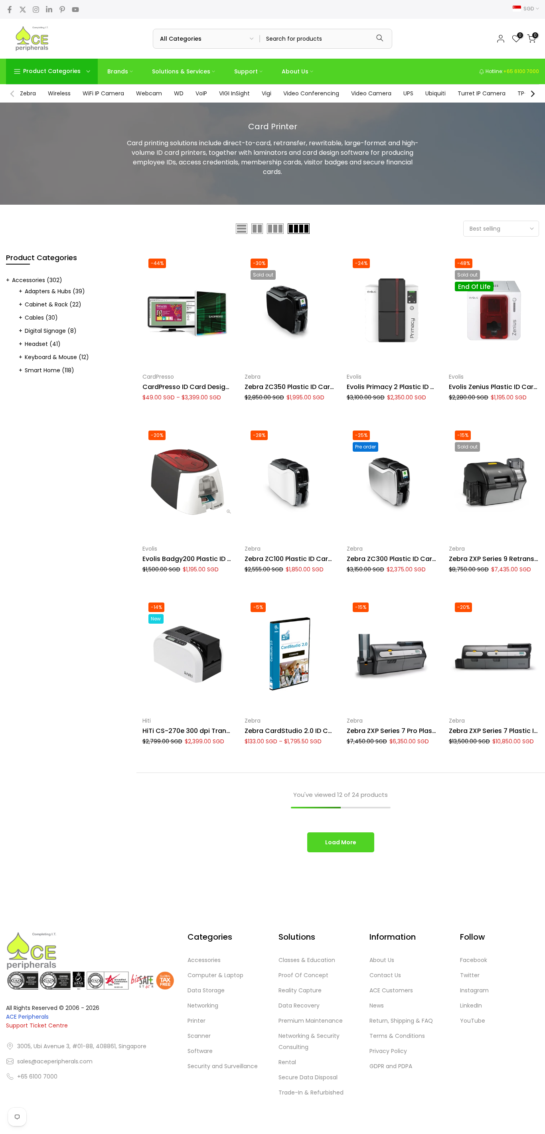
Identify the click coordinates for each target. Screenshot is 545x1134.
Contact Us (385, 975)
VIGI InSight (234, 93)
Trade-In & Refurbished (311, 1092)
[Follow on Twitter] (22, 9)
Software (200, 1051)
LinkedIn (471, 1006)
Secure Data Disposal (308, 1077)
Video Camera (371, 93)
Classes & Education (306, 960)
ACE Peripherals (27, 1017)
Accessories (37, 280)
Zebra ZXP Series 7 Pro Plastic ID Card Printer (417, 730)
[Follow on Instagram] (35, 9)
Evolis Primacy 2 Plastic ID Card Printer (408, 386)
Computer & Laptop (215, 975)
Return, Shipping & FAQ (401, 1021)
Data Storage (206, 990)
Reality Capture (300, 990)
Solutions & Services (181, 71)
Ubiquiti (435, 93)
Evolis (354, 377)
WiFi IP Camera (103, 93)
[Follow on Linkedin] (49, 9)
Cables (41, 318)
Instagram (474, 990)
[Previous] (13, 94)
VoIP (201, 93)
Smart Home (49, 370)
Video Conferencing (311, 93)
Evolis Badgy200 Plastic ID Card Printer (204, 558)
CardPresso (158, 377)
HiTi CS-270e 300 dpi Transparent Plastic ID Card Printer (232, 730)
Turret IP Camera (482, 93)
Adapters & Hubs (55, 291)
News (376, 1006)
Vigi (266, 93)
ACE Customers (391, 990)
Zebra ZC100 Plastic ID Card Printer (300, 558)
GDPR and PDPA (390, 1066)
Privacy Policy (388, 1051)
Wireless (59, 93)
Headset (43, 344)
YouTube (472, 1021)
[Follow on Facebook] (9, 9)
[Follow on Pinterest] (62, 9)
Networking (203, 1006)
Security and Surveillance (223, 1066)
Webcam (149, 93)
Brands (117, 71)
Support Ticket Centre (37, 1025)
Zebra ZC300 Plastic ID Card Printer (403, 558)
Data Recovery (299, 1006)
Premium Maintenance (310, 1021)
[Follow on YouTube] (75, 9)
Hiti (146, 721)
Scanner (199, 1036)
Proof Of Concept (303, 975)
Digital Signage (51, 331)
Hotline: (511, 71)
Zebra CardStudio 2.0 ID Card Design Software (319, 730)
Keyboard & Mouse (57, 357)
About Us (295, 71)
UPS (408, 93)
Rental (287, 1062)
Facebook (473, 960)
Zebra (28, 93)
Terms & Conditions (397, 1036)
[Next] (532, 94)
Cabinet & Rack (53, 304)
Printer (196, 1021)
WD (179, 93)
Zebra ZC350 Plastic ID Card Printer (301, 386)
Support (246, 71)
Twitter (470, 975)
